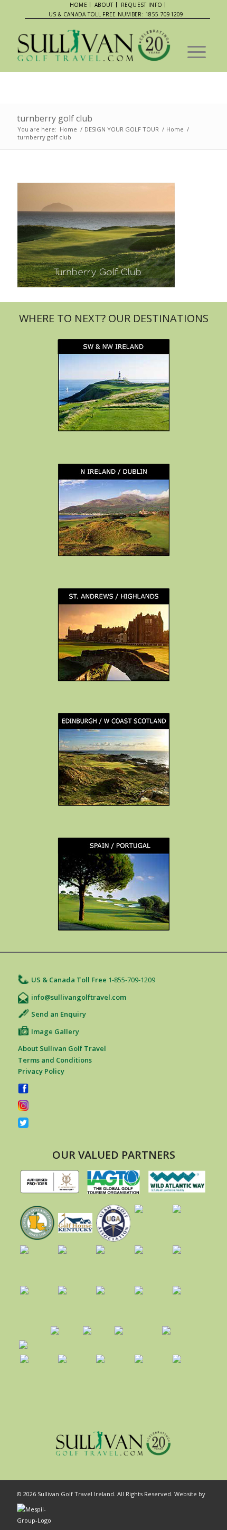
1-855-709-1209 (131, 979)
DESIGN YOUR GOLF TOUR (121, 129)
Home (68, 129)
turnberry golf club (54, 118)
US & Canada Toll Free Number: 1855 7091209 (116, 14)
